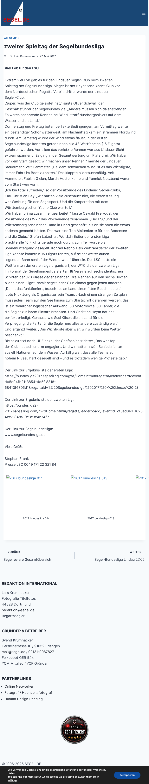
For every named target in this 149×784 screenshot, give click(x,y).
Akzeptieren (127, 775)
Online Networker (19, 686)
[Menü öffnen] (143, 13)
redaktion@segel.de (18, 610)
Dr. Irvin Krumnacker (23, 56)
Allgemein (12, 38)
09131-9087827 (41, 652)
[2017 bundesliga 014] (36, 495)
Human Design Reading (23, 699)
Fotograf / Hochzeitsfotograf (28, 693)
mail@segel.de (13, 652)
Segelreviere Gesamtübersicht (28, 555)
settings (12, 780)
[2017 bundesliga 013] (100, 495)
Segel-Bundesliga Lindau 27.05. (120, 555)
